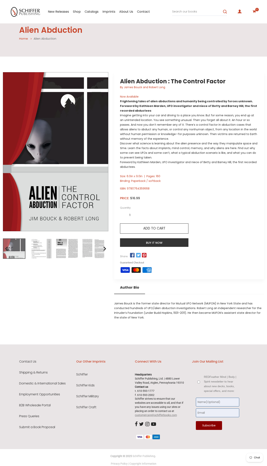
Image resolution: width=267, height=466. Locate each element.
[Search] (225, 11)
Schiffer (82, 374)
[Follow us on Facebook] (132, 255)
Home (23, 38)
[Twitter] (141, 424)
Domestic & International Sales (42, 383)
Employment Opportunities (39, 394)
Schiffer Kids (85, 385)
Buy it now (154, 243)
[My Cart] (254, 11)
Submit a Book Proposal (37, 427)
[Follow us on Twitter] (138, 255)
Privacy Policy (119, 463)
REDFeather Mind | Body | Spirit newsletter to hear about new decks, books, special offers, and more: (220, 383)
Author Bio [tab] (129, 287)
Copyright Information (142, 463)
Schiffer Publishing (144, 456)
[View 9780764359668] (14, 248)
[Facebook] (136, 424)
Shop (77, 11)
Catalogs (92, 11)
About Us (126, 11)
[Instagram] (147, 424)
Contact (143, 11)
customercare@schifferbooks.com (156, 415)
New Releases (58, 11)
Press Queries (29, 416)
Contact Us (27, 361)
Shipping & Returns (33, 372)
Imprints (108, 11)
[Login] (240, 11)
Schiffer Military (87, 396)
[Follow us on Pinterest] (144, 255)
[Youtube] (153, 424)
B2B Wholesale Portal (35, 405)
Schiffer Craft (86, 407)
